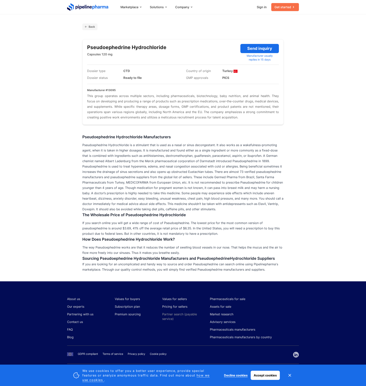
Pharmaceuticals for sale (227, 299)
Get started (282, 7)
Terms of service (113, 353)
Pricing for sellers (174, 306)
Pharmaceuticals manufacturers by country (241, 337)
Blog (70, 337)
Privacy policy (136, 353)
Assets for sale (220, 306)
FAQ (70, 329)
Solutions (157, 7)
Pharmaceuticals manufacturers (232, 329)
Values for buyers (127, 299)
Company (182, 7)
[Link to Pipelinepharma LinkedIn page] (296, 355)
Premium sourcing (128, 314)
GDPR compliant (88, 353)
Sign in (262, 7)
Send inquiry (259, 48)
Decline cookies (236, 375)
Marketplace (129, 7)
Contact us (75, 322)
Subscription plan (127, 306)
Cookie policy (158, 353)
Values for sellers (174, 299)
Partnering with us (80, 314)
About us (73, 299)
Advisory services (222, 322)
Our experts (75, 306)
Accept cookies (265, 375)
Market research (221, 314)
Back (92, 26)
